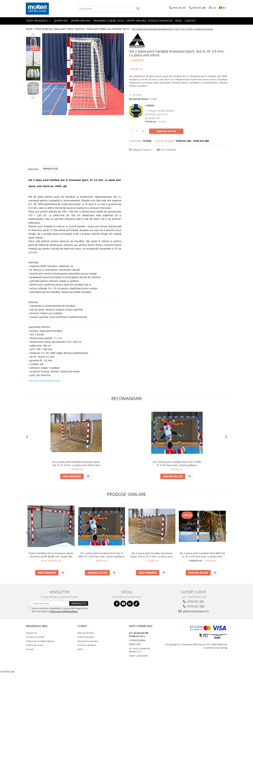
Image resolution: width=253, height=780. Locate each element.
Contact (190, 20)
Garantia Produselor (87, 641)
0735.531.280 (195, 606)
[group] (83, 74)
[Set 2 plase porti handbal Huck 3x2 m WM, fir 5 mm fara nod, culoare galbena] (177, 433)
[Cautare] (138, 9)
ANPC (80, 649)
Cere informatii (168, 149)
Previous (33, 35)
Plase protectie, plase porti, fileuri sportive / (60, 28)
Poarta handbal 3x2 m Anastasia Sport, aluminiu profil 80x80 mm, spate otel (51, 555)
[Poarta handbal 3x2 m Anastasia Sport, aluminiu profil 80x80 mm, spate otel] (51, 526)
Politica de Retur (85, 637)
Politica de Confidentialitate (63, 611)
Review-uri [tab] (50, 168)
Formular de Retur (86, 645)
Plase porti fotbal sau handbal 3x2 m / (109, 28)
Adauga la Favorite (141, 149)
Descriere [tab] (33, 169)
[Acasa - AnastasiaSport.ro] (43, 9)
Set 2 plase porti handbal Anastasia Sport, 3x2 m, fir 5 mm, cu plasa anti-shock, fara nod (76, 463)
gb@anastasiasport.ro (195, 611)
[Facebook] (117, 604)
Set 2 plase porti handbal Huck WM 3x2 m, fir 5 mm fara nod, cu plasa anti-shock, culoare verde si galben (202, 555)
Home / (30, 28)
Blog (178, 20)
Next (33, 97)
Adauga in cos (166, 131)
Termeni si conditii (35, 637)
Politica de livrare (34, 645)
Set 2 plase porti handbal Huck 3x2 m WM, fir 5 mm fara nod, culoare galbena (176, 463)
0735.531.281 (195, 601)
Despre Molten (80, 20)
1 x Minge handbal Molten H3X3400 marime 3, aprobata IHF (160, 114)
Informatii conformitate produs (44, 380)
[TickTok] (136, 604)
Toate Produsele (37, 20)
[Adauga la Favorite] (88, 476)
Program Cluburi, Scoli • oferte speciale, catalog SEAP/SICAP (132, 20)
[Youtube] (123, 604)
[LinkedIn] (130, 604)
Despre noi (61, 20)
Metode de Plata (85, 632)
